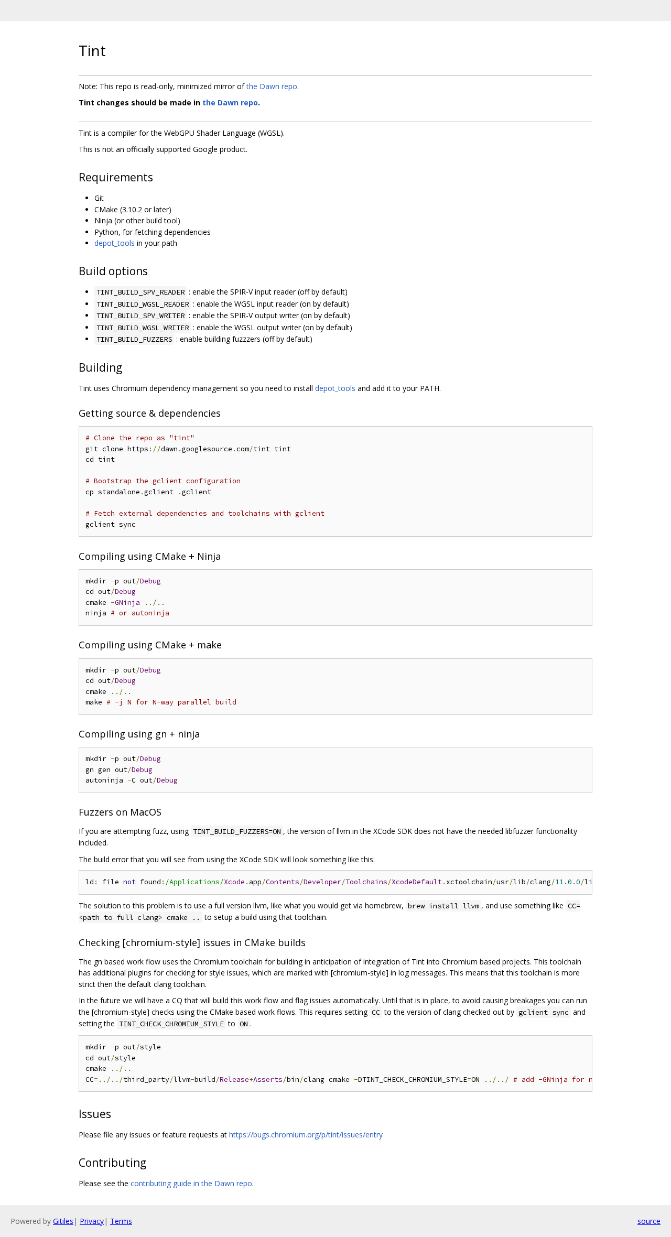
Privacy (92, 1221)
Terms (121, 1221)
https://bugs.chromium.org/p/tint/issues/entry (306, 1135)
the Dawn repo (271, 86)
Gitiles (63, 1221)
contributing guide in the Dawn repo (191, 1183)
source (649, 1221)
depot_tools (114, 243)
